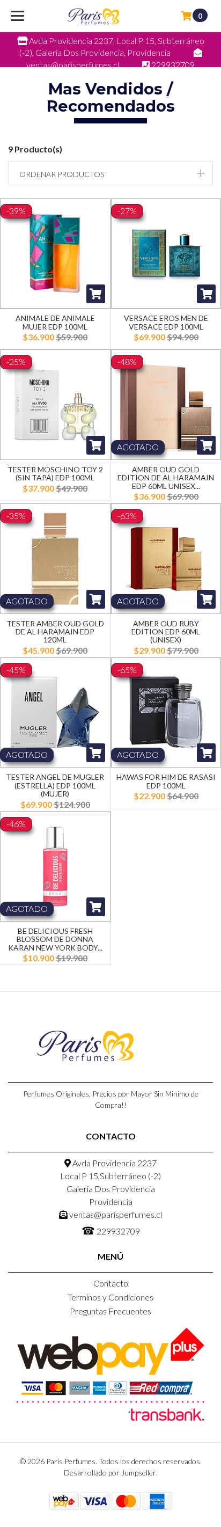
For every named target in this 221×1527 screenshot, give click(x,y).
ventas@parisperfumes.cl (115, 1214)
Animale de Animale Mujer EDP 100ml (55, 322)
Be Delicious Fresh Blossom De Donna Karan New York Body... (55, 939)
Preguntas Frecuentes (110, 1311)
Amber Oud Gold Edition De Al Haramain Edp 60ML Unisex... (165, 478)
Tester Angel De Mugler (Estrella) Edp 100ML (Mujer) (55, 785)
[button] (110, 173)
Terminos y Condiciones (110, 1297)
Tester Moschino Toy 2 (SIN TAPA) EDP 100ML (55, 473)
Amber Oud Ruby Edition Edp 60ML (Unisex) (165, 632)
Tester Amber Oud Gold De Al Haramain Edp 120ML (55, 632)
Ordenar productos (61, 174)
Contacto (110, 1283)
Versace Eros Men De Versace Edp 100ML (166, 322)
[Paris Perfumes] (93, 16)
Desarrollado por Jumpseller (110, 1472)
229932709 (111, 1230)
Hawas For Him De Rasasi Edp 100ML (166, 781)
